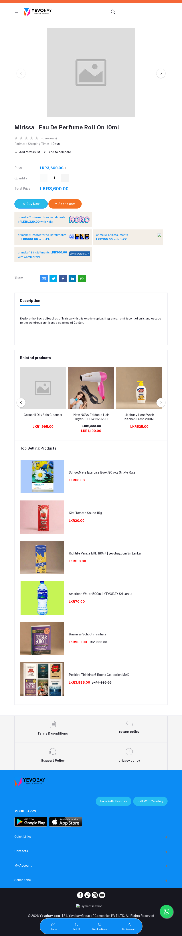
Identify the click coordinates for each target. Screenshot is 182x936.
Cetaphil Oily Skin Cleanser (43, 415)
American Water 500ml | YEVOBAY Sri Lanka (100, 594)
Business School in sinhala (87, 634)
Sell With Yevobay (150, 801)
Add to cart (66, 204)
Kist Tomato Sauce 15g (85, 513)
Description (30, 301)
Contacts (21, 851)
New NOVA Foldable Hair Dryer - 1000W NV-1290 (91, 417)
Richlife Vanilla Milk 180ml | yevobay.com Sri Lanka (105, 553)
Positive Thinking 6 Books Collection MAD (99, 675)
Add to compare (59, 152)
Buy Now (33, 204)
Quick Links (22, 836)
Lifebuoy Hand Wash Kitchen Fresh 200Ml (139, 417)
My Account (23, 865)
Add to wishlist (29, 152)
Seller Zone (22, 880)
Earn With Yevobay (113, 801)
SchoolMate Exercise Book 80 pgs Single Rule (102, 472)
